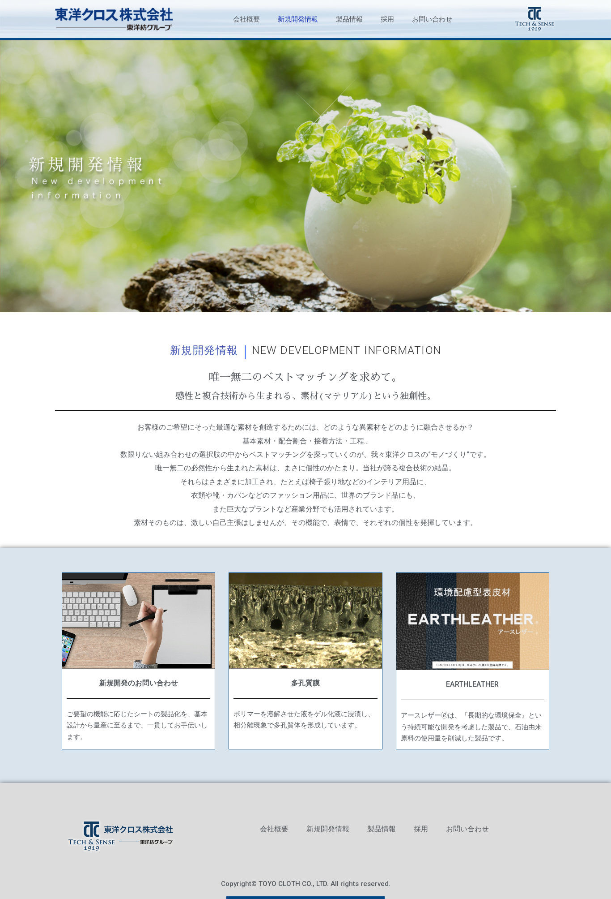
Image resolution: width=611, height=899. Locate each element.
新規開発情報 (298, 19)
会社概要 (246, 19)
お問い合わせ (432, 19)
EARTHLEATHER (472, 684)
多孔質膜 (305, 683)
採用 (387, 19)
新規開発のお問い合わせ (138, 683)
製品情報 (349, 19)
